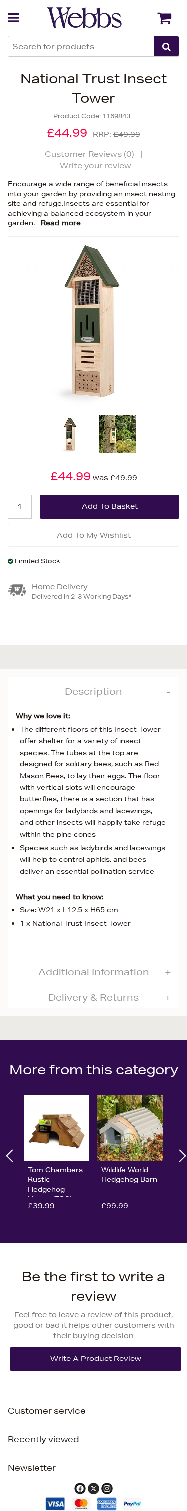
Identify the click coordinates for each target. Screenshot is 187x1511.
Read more (61, 222)
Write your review (95, 165)
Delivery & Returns (93, 997)
